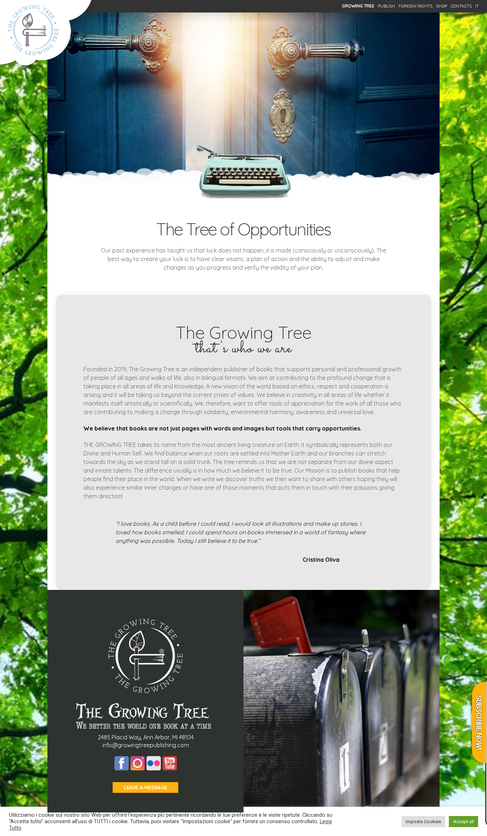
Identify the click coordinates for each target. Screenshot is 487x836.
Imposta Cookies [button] (423, 821)
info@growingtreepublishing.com (145, 745)
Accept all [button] (463, 821)
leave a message (145, 787)
